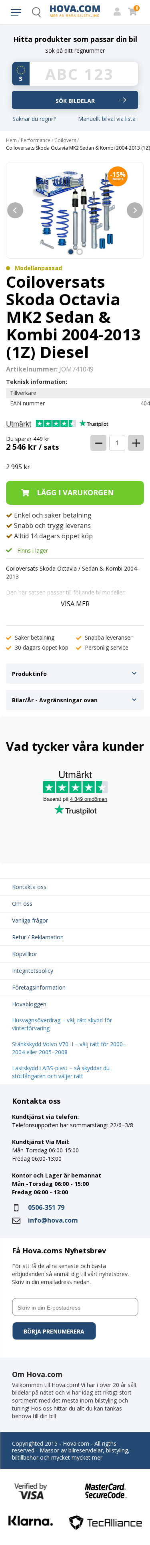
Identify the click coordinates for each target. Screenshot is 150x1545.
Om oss (22, 903)
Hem (11, 140)
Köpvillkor (24, 954)
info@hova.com (53, 1220)
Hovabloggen (29, 1004)
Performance (35, 140)
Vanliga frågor (30, 920)
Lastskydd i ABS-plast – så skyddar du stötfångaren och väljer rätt (61, 1072)
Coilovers (65, 140)
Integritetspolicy (32, 970)
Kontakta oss (29, 887)
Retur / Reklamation (38, 937)
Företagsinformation (39, 987)
